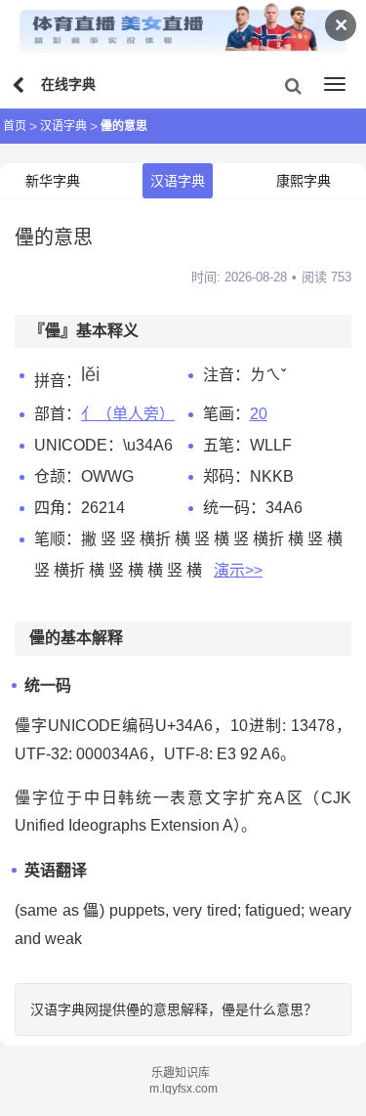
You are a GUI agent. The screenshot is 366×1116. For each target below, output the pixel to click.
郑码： (226, 476)
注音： (226, 374)
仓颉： (57, 476)
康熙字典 (303, 181)
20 (258, 414)
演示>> (238, 570)
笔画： (226, 414)
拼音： (57, 380)
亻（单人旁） (128, 414)
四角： (57, 507)
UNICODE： (78, 445)
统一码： (234, 507)
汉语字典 (63, 126)
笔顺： (57, 539)
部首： (57, 414)
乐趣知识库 (180, 1073)
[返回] (20, 86)
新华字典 (52, 181)
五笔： (226, 445)
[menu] (334, 84)
